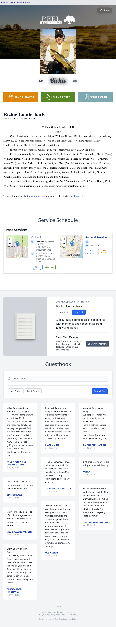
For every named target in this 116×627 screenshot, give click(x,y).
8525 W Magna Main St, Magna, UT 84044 (45, 259)
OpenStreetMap (61, 619)
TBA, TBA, (95, 245)
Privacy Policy (50, 614)
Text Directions (37, 268)
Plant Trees (49, 267)
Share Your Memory (97, 343)
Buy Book (79, 312)
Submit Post (100, 391)
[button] (17, 244)
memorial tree (37, 196)
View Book (63, 312)
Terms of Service (65, 614)
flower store (80, 196)
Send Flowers (104, 251)
